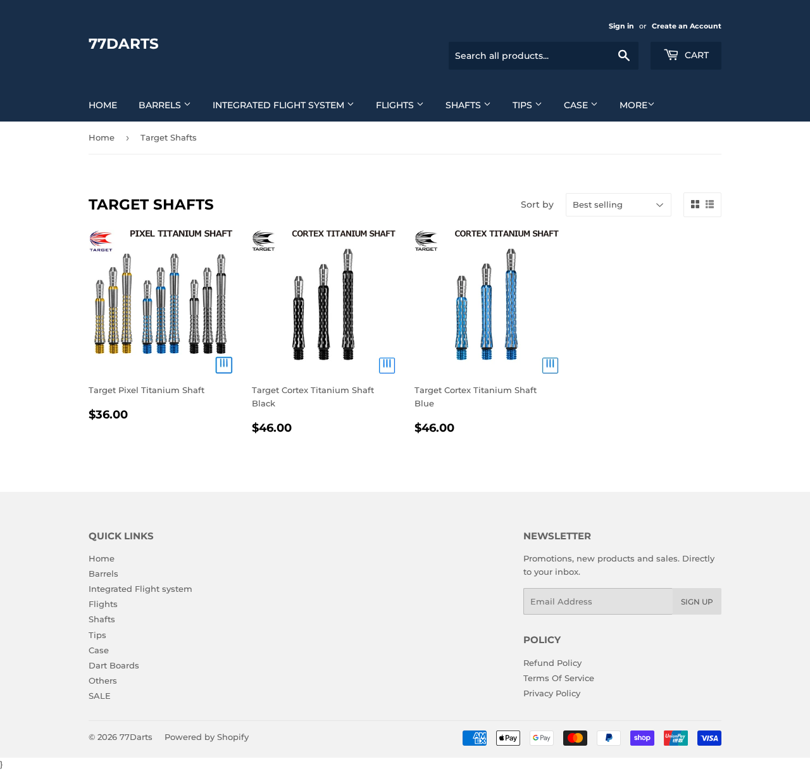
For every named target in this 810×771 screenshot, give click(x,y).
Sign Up (697, 601)
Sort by (537, 204)
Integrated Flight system (280, 105)
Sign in (621, 26)
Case (577, 105)
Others (103, 680)
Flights (396, 105)
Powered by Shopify (207, 737)
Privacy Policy (551, 693)
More (633, 105)
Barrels (161, 105)
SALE (100, 696)
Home (103, 105)
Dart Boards (114, 665)
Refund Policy (552, 663)
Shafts (464, 105)
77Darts (124, 44)
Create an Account (686, 26)
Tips (524, 105)
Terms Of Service (558, 678)
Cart (695, 55)
